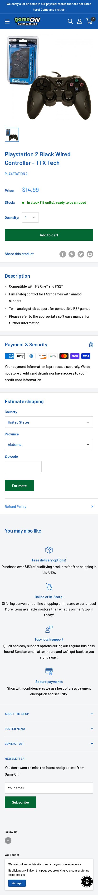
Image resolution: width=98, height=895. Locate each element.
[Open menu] (7, 21)
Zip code (11, 456)
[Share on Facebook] (62, 253)
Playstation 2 (16, 174)
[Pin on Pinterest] (72, 253)
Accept (17, 883)
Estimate (19, 485)
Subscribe (20, 802)
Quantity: (12, 217)
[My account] (79, 21)
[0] (89, 21)
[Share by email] (90, 253)
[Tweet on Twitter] (81, 253)
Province (12, 434)
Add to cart (49, 235)
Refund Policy (15, 506)
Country (11, 412)
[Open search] (70, 21)
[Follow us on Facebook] (8, 840)
